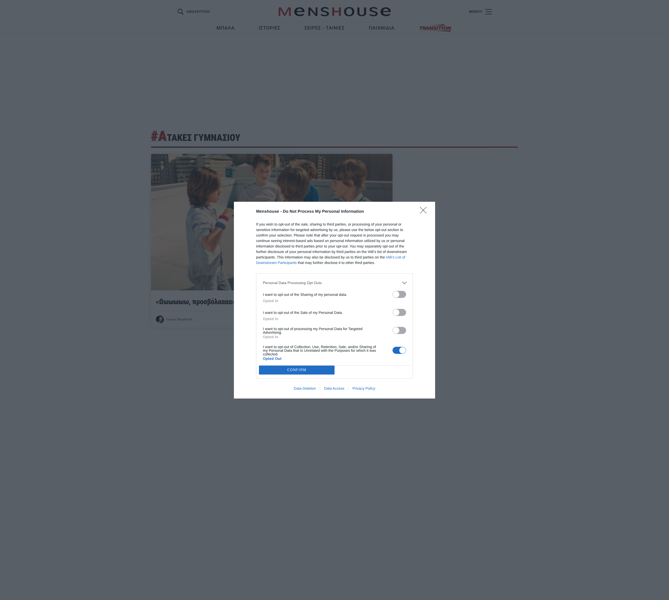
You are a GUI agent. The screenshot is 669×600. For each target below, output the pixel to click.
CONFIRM (297, 370)
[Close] (425, 212)
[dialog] (334, 300)
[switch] (399, 294)
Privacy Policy (364, 388)
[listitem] (334, 283)
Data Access (334, 388)
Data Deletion (305, 388)
